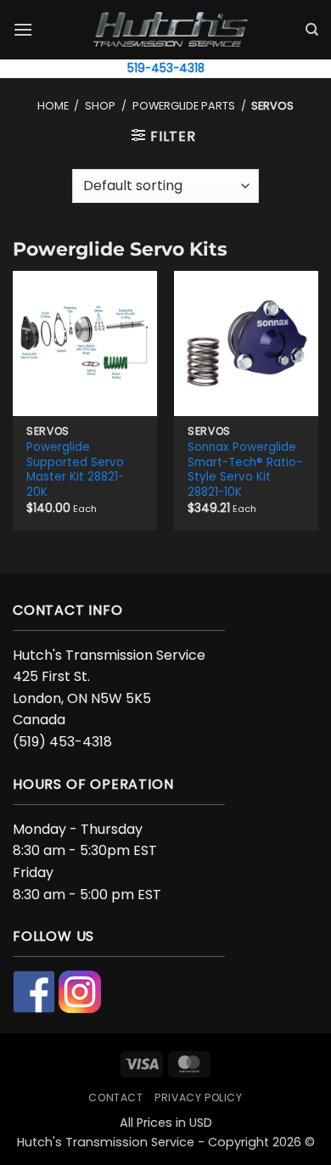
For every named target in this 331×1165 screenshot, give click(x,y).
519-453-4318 (166, 68)
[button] (23, 29)
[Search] (312, 30)
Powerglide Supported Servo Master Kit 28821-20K (75, 470)
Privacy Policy (198, 1097)
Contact (115, 1097)
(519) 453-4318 (62, 741)
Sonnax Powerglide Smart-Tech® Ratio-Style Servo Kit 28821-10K (245, 470)
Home (53, 105)
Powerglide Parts (183, 105)
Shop (100, 105)
